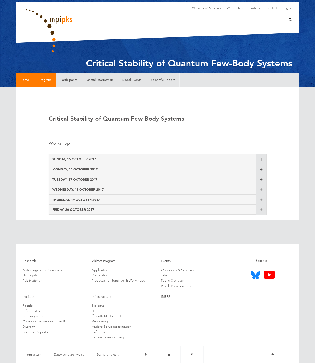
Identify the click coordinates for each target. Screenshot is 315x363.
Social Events (131, 80)
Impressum (33, 354)
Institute (255, 8)
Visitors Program (104, 261)
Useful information (100, 80)
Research (29, 261)
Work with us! (236, 8)
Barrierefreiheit (108, 354)
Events (166, 261)
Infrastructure (101, 297)
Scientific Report (163, 80)
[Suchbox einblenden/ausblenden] (287, 20)
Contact (272, 8)
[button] (74, 159)
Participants (68, 80)
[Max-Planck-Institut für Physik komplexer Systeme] (72, 30)
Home (24, 80)
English (287, 8)
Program (45, 80)
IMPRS (166, 297)
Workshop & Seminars (206, 8)
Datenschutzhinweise (69, 354)
